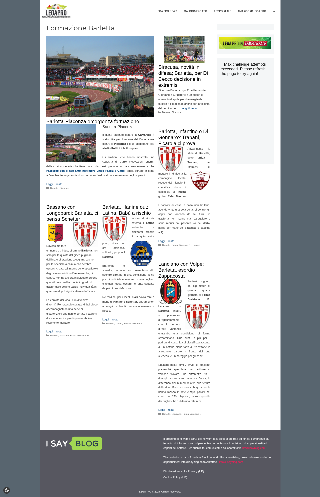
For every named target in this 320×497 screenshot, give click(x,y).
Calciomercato (195, 11)
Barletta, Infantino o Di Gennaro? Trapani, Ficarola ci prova (183, 137)
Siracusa (176, 112)
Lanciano (176, 414)
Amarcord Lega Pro (252, 11)
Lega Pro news (166, 11)
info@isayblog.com (254, 448)
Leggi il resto (54, 184)
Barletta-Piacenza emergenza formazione (92, 121)
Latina (119, 323)
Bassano (64, 335)
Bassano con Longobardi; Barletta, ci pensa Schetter (72, 213)
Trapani (196, 245)
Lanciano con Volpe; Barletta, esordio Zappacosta (181, 270)
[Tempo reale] (245, 44)
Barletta (54, 188)
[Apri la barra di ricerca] (274, 11)
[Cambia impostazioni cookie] (6, 490)
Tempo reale (222, 11)
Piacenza (64, 188)
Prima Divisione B (181, 245)
